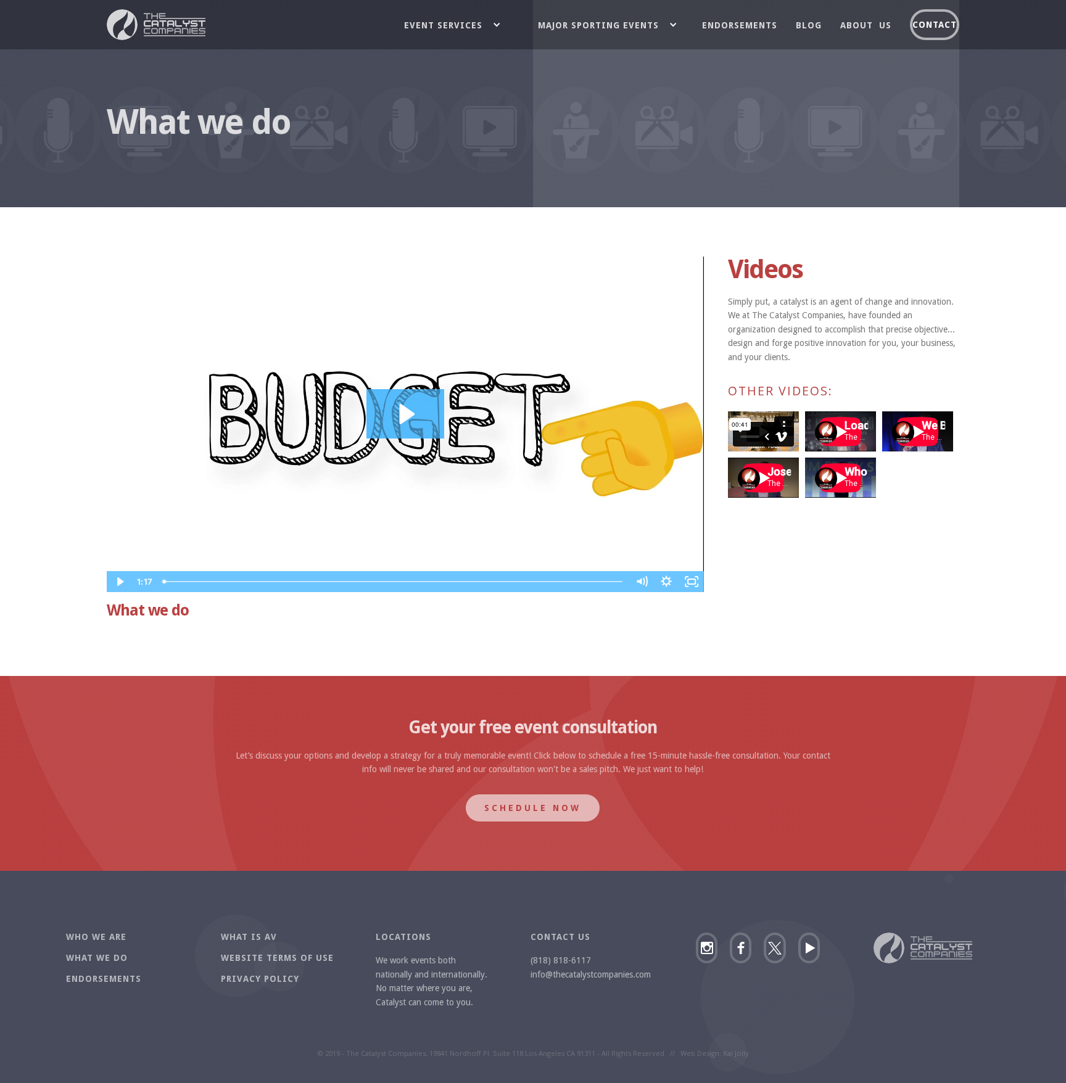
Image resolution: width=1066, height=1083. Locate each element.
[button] (459, 24)
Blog (809, 25)
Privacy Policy (260, 978)
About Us (865, 25)
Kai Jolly (736, 1053)
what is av (249, 937)
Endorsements (739, 25)
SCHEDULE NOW (532, 808)
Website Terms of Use (277, 957)
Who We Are (96, 937)
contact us (560, 937)
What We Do (97, 957)
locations (403, 937)
